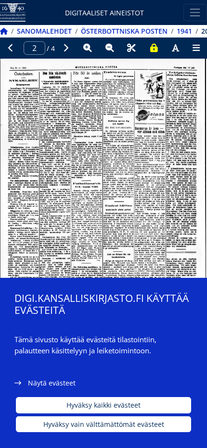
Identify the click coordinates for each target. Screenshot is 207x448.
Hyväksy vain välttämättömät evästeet (103, 424)
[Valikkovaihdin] (195, 12)
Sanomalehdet (44, 31)
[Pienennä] (109, 48)
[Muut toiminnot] (196, 48)
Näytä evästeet (52, 382)
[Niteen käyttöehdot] (153, 48)
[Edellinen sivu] (11, 48)
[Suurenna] (87, 48)
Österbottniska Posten (124, 31)
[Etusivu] (4, 31)
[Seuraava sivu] (66, 48)
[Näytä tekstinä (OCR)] (175, 48)
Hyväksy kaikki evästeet (103, 405)
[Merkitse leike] (131, 48)
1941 (184, 31)
